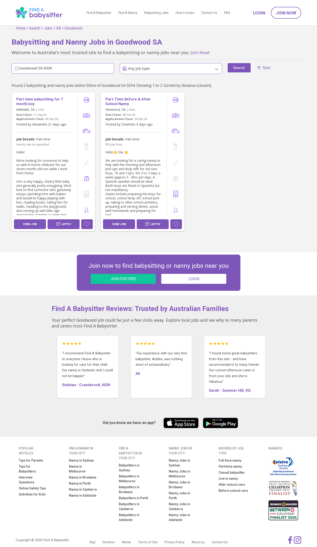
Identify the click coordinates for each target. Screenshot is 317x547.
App (93, 542)
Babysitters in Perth (133, 498)
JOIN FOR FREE (123, 279)
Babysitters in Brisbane (129, 489)
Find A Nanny (127, 13)
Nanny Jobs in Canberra (179, 506)
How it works (185, 13)
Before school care (233, 490)
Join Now (286, 12)
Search (34, 28)
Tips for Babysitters (27, 469)
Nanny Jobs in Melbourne (179, 473)
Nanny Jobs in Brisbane (179, 484)
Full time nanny (230, 460)
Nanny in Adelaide (82, 495)
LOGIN (194, 279)
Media (126, 542)
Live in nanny (228, 478)
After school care (232, 484)
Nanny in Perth (80, 483)
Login (259, 12)
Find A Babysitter (99, 13)
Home (21, 28)
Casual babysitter (232, 472)
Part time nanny (230, 466)
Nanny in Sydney (81, 460)
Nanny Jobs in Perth (179, 495)
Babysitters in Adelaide (129, 517)
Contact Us (209, 13)
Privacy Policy (174, 542)
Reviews (109, 542)
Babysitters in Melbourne (129, 478)
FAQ (227, 13)
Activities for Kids (32, 494)
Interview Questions (26, 480)
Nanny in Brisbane (82, 477)
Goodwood (73, 28)
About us (198, 542)
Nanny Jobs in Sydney (179, 463)
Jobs (48, 28)
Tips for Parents (31, 460)
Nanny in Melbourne (77, 469)
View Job (30, 224)
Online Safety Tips (32, 488)
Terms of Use (148, 542)
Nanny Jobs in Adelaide (179, 517)
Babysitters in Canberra (129, 506)
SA (58, 28)
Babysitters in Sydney (129, 467)
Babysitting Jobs (156, 13)
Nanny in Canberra (83, 489)
